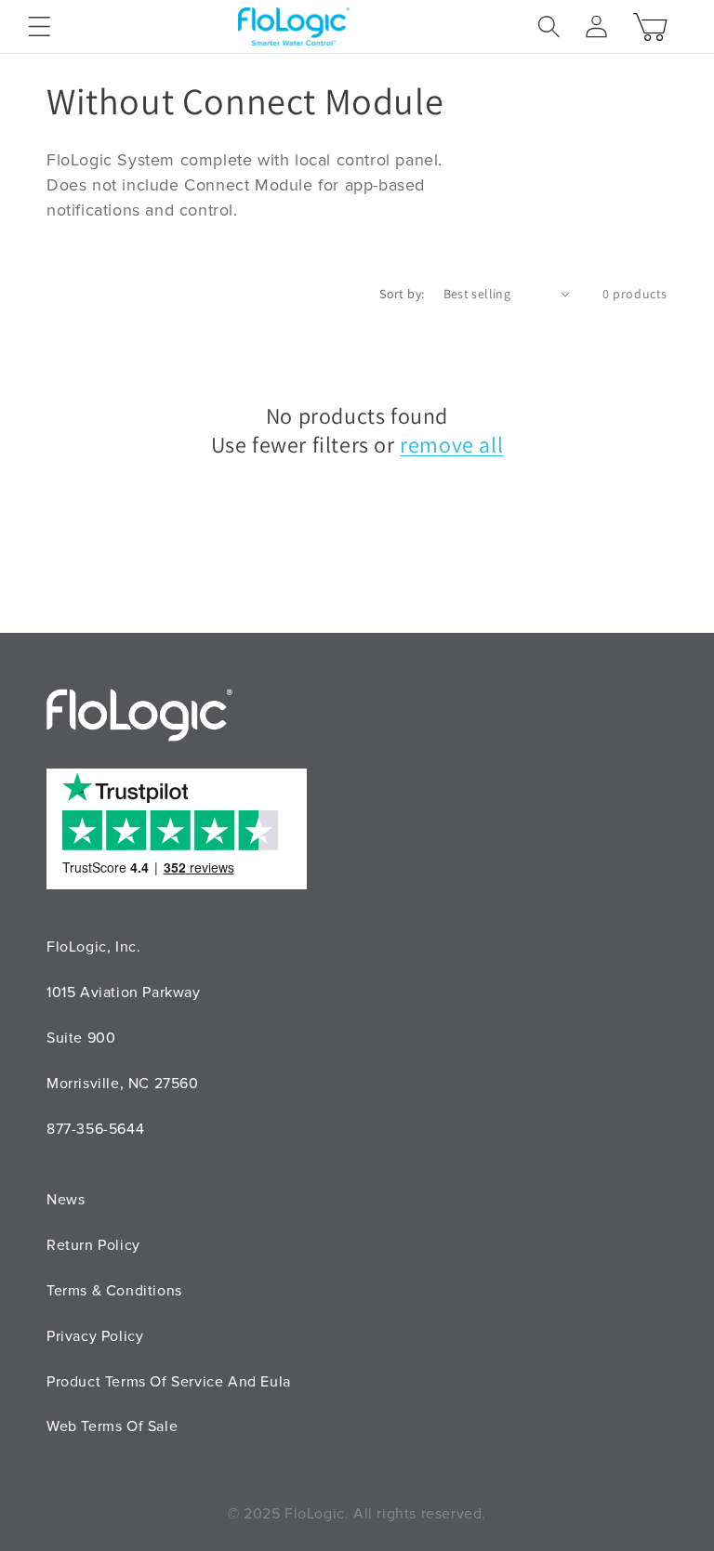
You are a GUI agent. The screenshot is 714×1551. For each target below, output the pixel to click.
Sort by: (401, 293)
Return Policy (93, 1245)
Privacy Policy (94, 1336)
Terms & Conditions (114, 1291)
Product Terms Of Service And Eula (168, 1382)
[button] (39, 26)
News (65, 1199)
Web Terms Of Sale (112, 1426)
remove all (451, 444)
